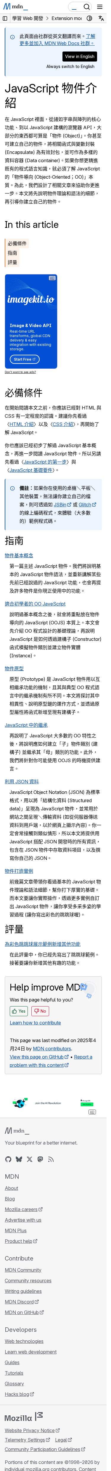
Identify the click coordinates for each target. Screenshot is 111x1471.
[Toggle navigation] (100, 7)
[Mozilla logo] (24, 1416)
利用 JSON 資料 (22, 782)
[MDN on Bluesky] (18, 1159)
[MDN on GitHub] (8, 1159)
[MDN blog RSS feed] (50, 1159)
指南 (12, 253)
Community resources (28, 1280)
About (11, 1188)
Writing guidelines (23, 1291)
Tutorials (14, 1373)
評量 (12, 262)
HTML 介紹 (21, 424)
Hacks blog (17, 1394)
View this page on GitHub (37, 1057)
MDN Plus (16, 1230)
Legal (61, 1440)
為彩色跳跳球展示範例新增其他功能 (43, 944)
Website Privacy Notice (30, 1430)
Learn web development (31, 1352)
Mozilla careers (21, 1209)
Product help (18, 1241)
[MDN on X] (29, 1159)
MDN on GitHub (22, 1312)
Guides (12, 1362)
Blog (10, 1199)
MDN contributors (52, 1049)
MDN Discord (19, 1302)
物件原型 (14, 668)
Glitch (85, 505)
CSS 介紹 (63, 424)
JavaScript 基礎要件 (30, 470)
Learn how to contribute (35, 1023)
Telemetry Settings (25, 1440)
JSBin (60, 505)
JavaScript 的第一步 (45, 462)
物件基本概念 (19, 555)
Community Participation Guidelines (42, 1449)
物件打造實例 (19, 871)
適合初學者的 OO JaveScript (35, 604)
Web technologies (24, 1341)
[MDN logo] (17, 1131)
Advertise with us (23, 1220)
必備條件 (17, 243)
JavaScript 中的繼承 (26, 725)
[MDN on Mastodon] (40, 1159)
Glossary (14, 1384)
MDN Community (23, 1270)
